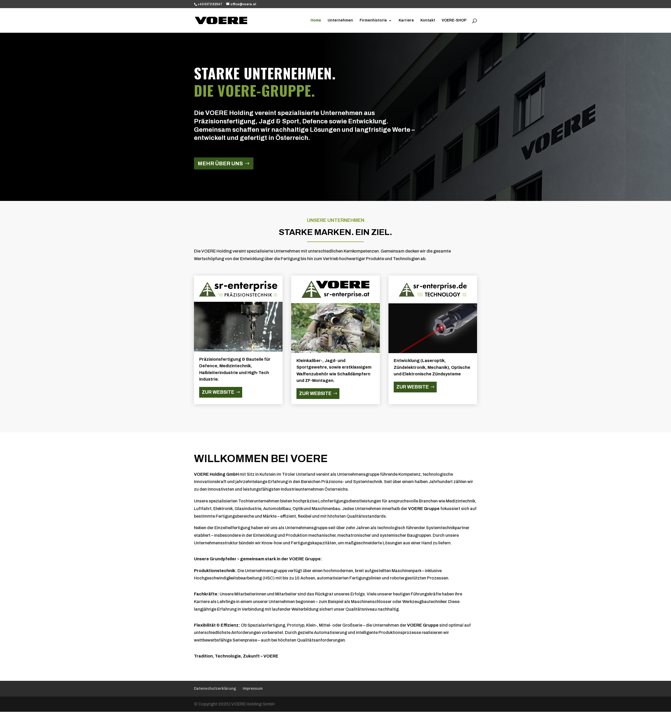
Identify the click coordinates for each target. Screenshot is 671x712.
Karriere (406, 20)
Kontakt (427, 20)
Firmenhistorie (373, 20)
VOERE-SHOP (454, 20)
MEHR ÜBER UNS (220, 163)
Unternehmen (340, 20)
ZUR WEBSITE (218, 392)
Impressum (253, 689)
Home (316, 20)
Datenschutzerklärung (215, 689)
